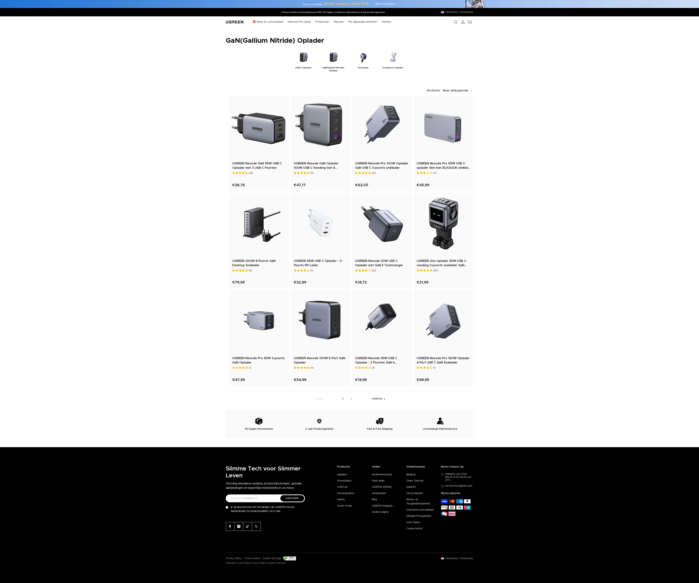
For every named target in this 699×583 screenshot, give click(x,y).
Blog (374, 499)
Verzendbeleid (414, 493)
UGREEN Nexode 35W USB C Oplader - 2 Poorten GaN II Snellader (376, 361)
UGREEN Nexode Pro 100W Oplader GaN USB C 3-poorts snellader (381, 165)
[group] (303, 61)
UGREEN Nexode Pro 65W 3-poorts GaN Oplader (258, 360)
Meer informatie (385, 4)
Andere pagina (380, 512)
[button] (450, 90)
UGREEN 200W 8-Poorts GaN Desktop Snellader (254, 263)
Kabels (341, 499)
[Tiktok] (247, 526)
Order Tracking (414, 481)
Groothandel (379, 493)
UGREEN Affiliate (382, 487)
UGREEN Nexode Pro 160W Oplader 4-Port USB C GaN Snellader (443, 360)
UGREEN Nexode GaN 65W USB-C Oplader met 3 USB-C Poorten (257, 165)
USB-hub (342, 487)
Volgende (377, 399)
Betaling (410, 474)
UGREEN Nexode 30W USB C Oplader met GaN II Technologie (379, 263)
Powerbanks (344, 481)
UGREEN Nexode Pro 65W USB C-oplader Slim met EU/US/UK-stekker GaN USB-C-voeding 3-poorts (443, 166)
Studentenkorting (382, 474)
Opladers (342, 474)
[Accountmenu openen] (462, 22)
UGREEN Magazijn (382, 506)
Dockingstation (345, 493)
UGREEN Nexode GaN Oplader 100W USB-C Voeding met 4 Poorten (316, 166)
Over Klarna (413, 522)
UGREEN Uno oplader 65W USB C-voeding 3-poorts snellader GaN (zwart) (442, 263)
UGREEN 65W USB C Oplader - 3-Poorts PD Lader (318, 263)
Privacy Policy (234, 558)
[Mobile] (256, 526)
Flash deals (378, 481)
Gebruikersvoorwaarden (420, 510)
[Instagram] (238, 526)
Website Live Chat (456, 474)
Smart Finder (344, 506)
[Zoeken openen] (455, 22)
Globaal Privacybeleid (418, 516)
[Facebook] (230, 526)
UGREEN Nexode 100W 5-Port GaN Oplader (319, 360)
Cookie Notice (414, 528)
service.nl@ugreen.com (458, 486)
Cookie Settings (271, 558)
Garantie (411, 487)
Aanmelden (292, 498)
